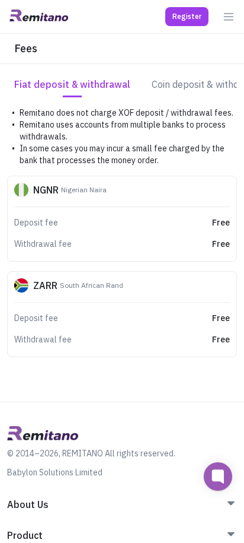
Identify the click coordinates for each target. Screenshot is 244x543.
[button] (186, 16)
